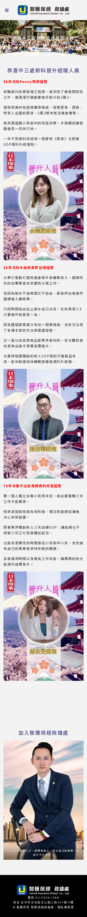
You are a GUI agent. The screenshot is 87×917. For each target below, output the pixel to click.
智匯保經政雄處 (42, 907)
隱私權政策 (65, 907)
